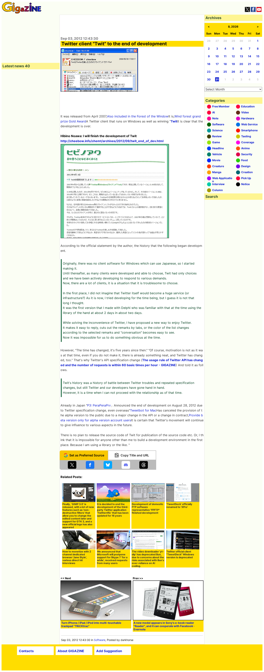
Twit (174, 121)
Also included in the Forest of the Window (137, 116)
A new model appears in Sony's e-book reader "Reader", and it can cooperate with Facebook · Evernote (164, 626)
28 (249, 71)
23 (208, 71)
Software (99, 640)
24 (217, 71)
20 (241, 64)
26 (233, 71)
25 (225, 71)
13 (241, 56)
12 (233, 56)
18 (225, 64)
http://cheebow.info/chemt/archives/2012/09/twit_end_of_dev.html (112, 141)
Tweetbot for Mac (143, 410)
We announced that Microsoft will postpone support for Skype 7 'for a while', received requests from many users (112, 557)
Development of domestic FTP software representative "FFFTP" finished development (147, 508)
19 (233, 64)
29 (258, 71)
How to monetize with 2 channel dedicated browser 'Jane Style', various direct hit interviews (76, 557)
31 (217, 79)
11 (225, 56)
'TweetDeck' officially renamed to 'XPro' (179, 505)
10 (217, 56)
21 (249, 64)
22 (258, 64)
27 (241, 71)
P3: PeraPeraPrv (99, 405)
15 (257, 56)
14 (249, 56)
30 (209, 79)
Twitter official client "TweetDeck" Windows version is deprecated (180, 554)
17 (217, 64)
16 (208, 64)
